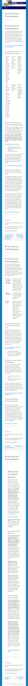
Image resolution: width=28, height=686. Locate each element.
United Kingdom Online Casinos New (19, 236)
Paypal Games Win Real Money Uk (12, 212)
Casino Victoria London (20, 677)
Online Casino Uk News (13, 516)
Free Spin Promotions (9, 348)
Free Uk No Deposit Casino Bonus (12, 144)
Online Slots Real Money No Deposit (12, 347)
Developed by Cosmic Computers (18, 684)
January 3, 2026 (8, 19)
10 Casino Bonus (19, 446)
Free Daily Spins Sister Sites (11, 230)
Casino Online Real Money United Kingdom (14, 165)
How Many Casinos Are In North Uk (9, 448)
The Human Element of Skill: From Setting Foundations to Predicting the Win (14, 227)
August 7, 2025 (8, 252)
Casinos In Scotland (8, 677)
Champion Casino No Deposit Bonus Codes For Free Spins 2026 (9, 237)
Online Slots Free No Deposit (11, 423)
